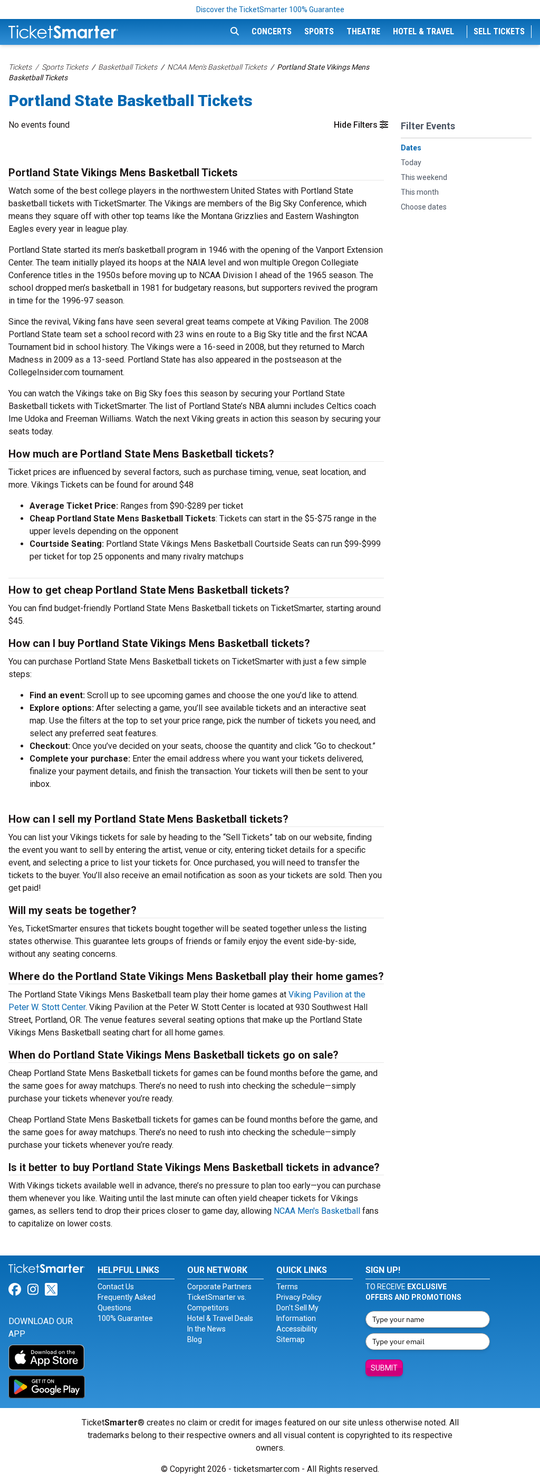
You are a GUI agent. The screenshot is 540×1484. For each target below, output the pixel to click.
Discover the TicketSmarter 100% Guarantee (270, 9)
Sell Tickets (499, 31)
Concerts (272, 31)
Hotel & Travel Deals (220, 1318)
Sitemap (290, 1339)
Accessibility (296, 1329)
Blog (194, 1339)
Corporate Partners (219, 1286)
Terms (287, 1286)
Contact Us (116, 1286)
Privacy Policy (299, 1297)
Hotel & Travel (423, 31)
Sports (319, 31)
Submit (384, 1368)
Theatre (363, 31)
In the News (206, 1329)
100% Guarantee (125, 1318)
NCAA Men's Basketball (317, 1211)
